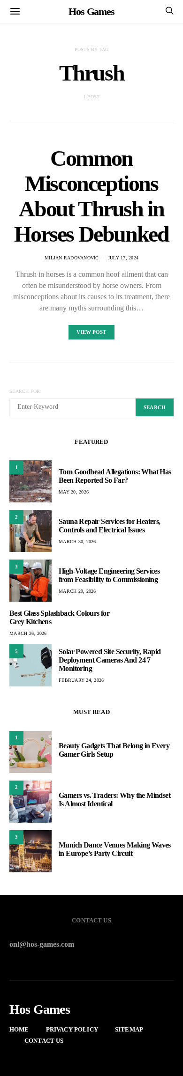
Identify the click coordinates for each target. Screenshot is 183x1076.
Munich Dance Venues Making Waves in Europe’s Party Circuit (115, 849)
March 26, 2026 (28, 633)
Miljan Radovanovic (72, 257)
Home (19, 1029)
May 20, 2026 (74, 491)
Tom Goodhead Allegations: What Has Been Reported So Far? (115, 476)
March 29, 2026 (77, 591)
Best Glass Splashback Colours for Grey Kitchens (59, 617)
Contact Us (44, 1040)
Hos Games (91, 11)
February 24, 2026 (81, 680)
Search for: (25, 391)
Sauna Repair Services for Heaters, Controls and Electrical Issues (109, 525)
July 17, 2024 (123, 257)
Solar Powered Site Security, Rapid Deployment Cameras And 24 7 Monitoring (110, 660)
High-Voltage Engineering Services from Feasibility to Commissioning (109, 575)
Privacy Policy (72, 1029)
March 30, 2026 (77, 541)
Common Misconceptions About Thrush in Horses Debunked (91, 196)
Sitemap (129, 1029)
